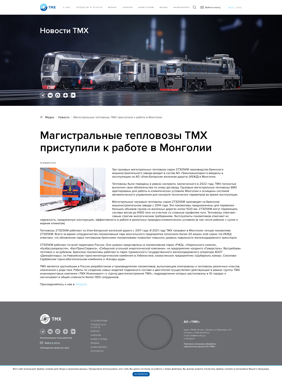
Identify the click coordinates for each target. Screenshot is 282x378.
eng (239, 7)
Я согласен (141, 374)
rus (231, 7)
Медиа (164, 7)
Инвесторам (146, 7)
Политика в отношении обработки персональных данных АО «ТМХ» (200, 345)
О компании (99, 320)
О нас (67, 7)
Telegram (81, 284)
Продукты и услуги (89, 7)
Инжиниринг (181, 7)
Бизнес (95, 331)
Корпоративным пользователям (56, 338)
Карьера (128, 7)
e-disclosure (189, 338)
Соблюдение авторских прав (54, 348)
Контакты (97, 351)
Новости (63, 117)
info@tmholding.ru (197, 335)
